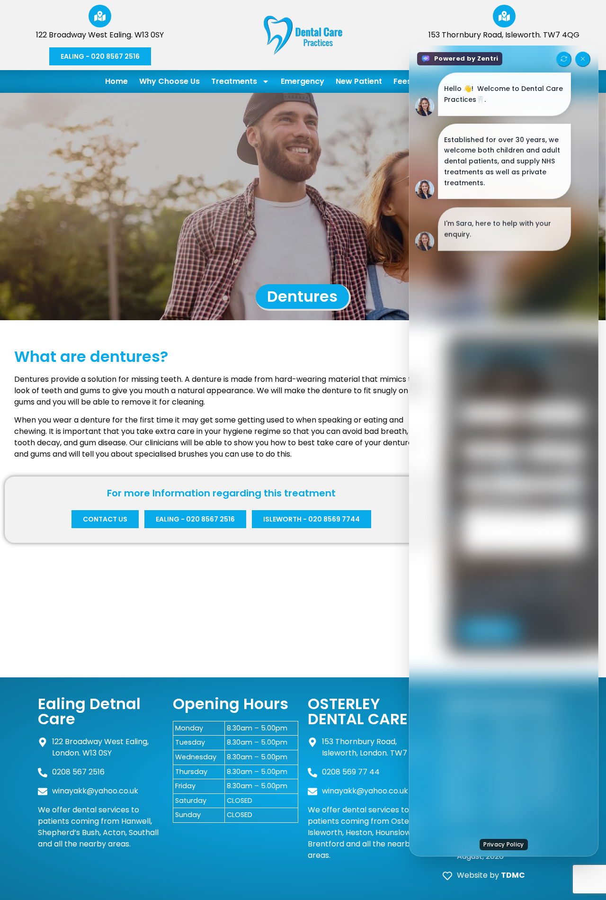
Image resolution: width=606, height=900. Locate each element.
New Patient (359, 81)
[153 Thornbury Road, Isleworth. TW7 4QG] (504, 16)
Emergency (302, 81)
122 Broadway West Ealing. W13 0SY (100, 34)
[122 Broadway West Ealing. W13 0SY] (100, 16)
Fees (402, 81)
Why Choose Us (169, 81)
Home (116, 81)
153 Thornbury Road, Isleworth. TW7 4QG (503, 34)
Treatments (234, 81)
